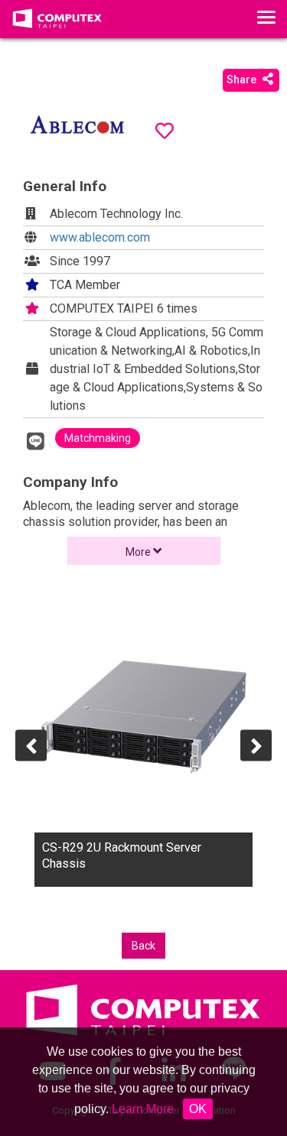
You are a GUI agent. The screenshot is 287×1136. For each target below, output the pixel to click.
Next (256, 745)
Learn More (143, 1108)
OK (198, 1108)
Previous (31, 745)
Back (143, 946)
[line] (35, 441)
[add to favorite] (164, 131)
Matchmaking (97, 438)
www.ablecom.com (100, 237)
